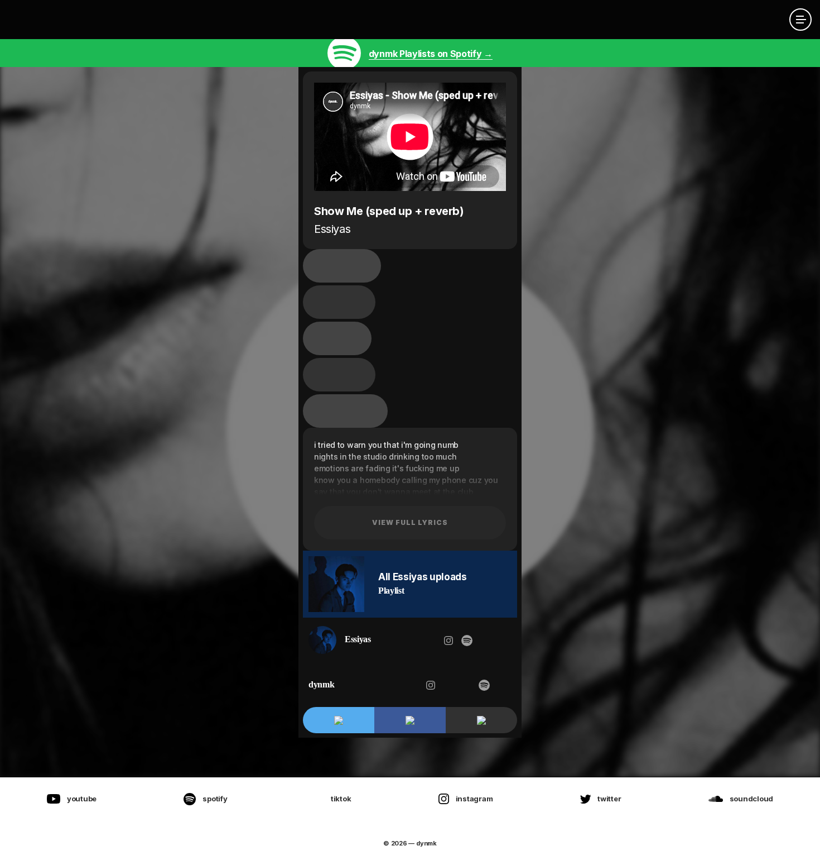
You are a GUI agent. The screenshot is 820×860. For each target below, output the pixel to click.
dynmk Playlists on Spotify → (431, 53)
